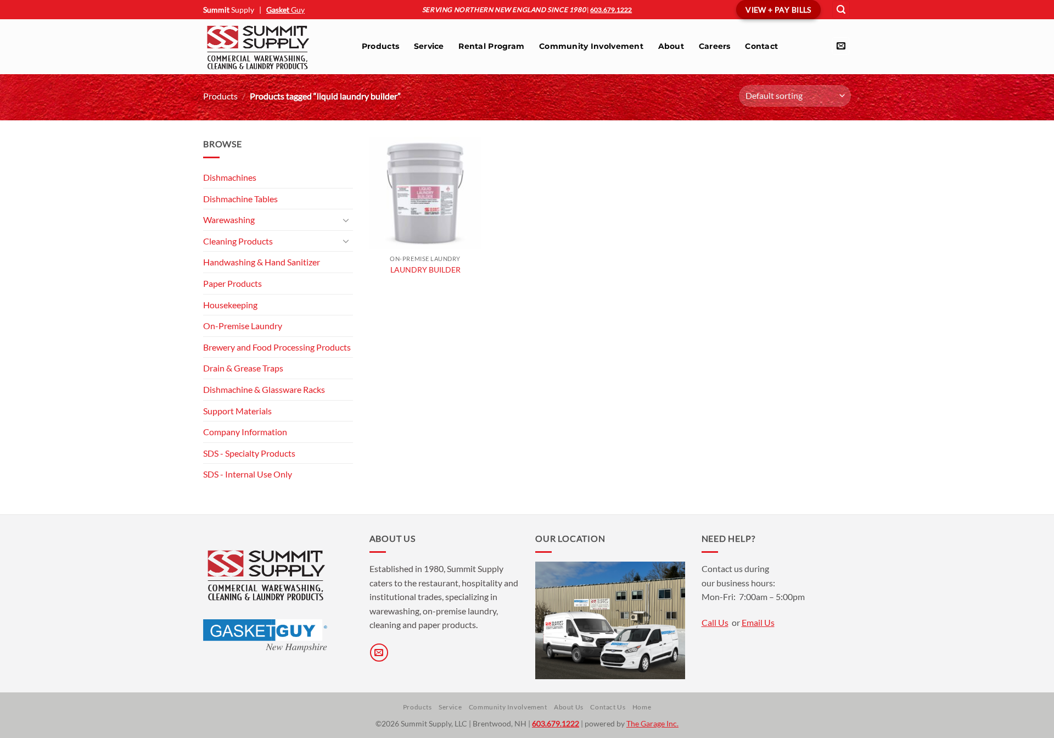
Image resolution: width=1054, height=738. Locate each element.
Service (429, 46)
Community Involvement (591, 46)
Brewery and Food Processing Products (277, 347)
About (671, 46)
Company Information (245, 431)
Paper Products (232, 283)
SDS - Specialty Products (249, 453)
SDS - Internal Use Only (247, 474)
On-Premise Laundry (242, 325)
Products (380, 46)
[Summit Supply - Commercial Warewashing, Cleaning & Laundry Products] (271, 46)
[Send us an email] (841, 46)
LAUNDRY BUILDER (425, 269)
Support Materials (237, 411)
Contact (761, 46)
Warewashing (229, 219)
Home (641, 707)
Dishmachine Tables (240, 198)
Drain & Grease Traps (243, 368)
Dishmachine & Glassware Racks (264, 389)
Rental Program (491, 46)
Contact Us (607, 707)
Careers (715, 46)
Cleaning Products (238, 241)
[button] (841, 10)
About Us (569, 707)
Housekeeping (230, 304)
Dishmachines (229, 177)
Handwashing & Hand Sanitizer (261, 262)
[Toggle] (346, 219)
